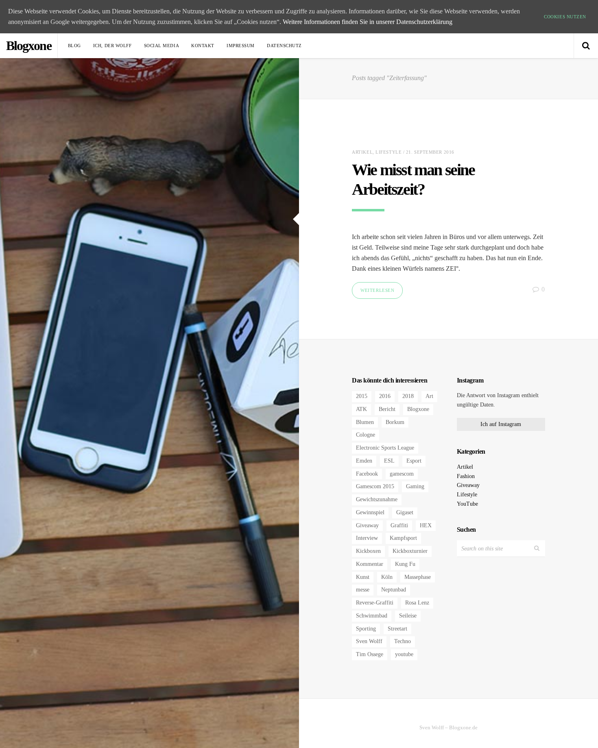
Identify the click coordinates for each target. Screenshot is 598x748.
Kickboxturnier (410, 551)
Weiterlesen (377, 290)
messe (362, 590)
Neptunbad (393, 590)
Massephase (417, 577)
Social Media (161, 45)
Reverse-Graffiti (374, 603)
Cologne (365, 435)
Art (429, 396)
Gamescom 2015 (375, 486)
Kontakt (202, 45)
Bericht (387, 409)
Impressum (241, 45)
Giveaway (367, 525)
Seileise (408, 616)
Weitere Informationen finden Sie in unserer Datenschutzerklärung (367, 21)
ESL (389, 461)
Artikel (362, 152)
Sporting (366, 629)
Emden (364, 461)
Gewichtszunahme (376, 499)
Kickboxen (368, 551)
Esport (413, 461)
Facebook (367, 474)
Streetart (397, 629)
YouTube (467, 504)
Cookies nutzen (565, 16)
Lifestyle (388, 152)
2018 (408, 396)
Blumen (365, 422)
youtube (404, 654)
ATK (361, 409)
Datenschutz (284, 45)
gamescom (402, 474)
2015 (361, 396)
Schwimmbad (371, 616)
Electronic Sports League (385, 448)
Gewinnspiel (370, 512)
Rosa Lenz (417, 603)
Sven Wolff (369, 641)
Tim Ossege (369, 654)
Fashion (466, 476)
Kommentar (369, 564)
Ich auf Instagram (500, 424)
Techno (402, 641)
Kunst (362, 577)
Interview (367, 538)
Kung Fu (405, 564)
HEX (426, 525)
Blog (74, 45)
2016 (385, 396)
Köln (387, 577)
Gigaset (404, 512)
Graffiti (399, 525)
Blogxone (418, 409)
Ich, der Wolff (112, 45)
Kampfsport (403, 538)
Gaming (415, 486)
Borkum (395, 422)
